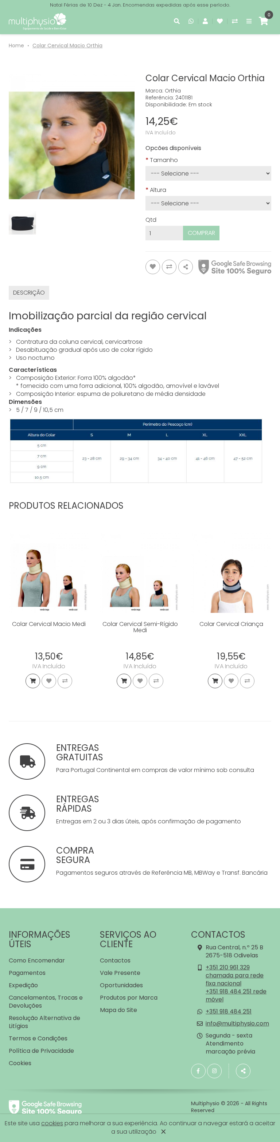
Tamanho (164, 160)
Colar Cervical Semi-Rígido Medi (140, 627)
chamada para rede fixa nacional (235, 979)
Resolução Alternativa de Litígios (44, 1022)
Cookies (20, 1063)
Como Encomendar (37, 960)
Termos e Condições (38, 1038)
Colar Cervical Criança (231, 624)
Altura (158, 190)
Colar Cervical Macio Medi (49, 624)
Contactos (115, 960)
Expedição (23, 985)
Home (16, 45)
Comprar (201, 233)
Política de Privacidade (41, 1051)
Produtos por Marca (129, 997)
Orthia (173, 90)
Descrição (29, 292)
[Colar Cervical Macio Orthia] (72, 136)
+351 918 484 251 (229, 1011)
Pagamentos (27, 973)
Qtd (150, 220)
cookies (52, 1123)
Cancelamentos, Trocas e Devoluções (46, 1001)
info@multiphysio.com (237, 1023)
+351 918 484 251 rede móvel (236, 995)
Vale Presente (120, 973)
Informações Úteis (39, 939)
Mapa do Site (118, 1010)
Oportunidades (121, 985)
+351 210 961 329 (228, 967)
